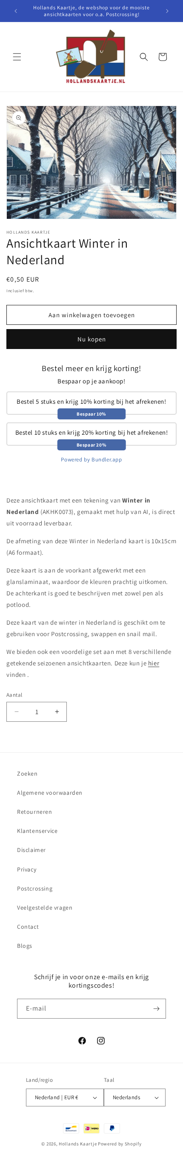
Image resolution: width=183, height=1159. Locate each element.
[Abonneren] (156, 1009)
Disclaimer (31, 850)
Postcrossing (34, 888)
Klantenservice (37, 831)
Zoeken (27, 773)
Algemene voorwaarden (50, 792)
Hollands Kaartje (78, 1144)
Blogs (24, 946)
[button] (17, 56)
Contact (28, 926)
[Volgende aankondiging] (167, 11)
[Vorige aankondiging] (15, 11)
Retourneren (34, 811)
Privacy (26, 869)
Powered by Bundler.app (91, 459)
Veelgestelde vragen (44, 907)
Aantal (14, 694)
